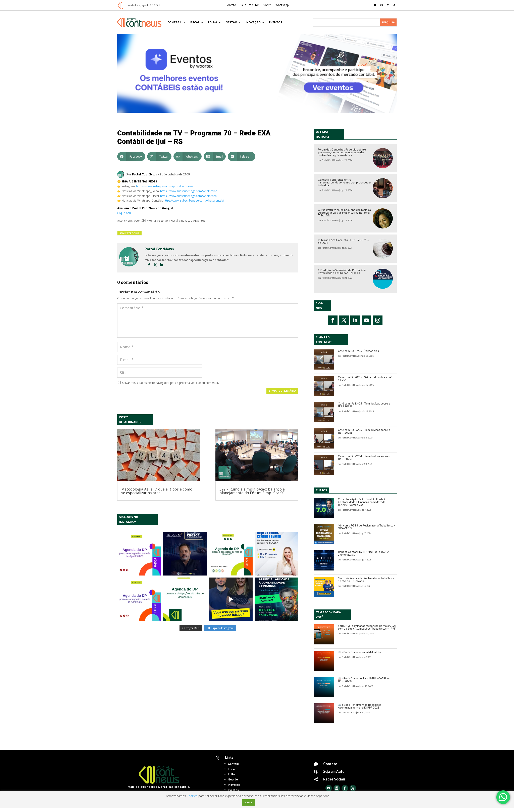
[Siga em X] (394, 4)
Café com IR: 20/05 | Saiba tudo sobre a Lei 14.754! (365, 378)
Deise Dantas (349, 712)
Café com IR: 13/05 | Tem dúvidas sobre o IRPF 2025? (364, 405)
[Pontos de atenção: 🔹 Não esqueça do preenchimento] (139, 554)
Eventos (275, 22)
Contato (230, 5)
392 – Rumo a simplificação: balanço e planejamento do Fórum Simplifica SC (252, 491)
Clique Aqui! (124, 213)
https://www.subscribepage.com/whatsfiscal (188, 196)
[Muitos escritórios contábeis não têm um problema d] (185, 554)
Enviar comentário (282, 390)
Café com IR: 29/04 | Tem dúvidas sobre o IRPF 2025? (364, 457)
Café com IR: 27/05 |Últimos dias (358, 350)
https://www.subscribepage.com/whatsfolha (188, 191)
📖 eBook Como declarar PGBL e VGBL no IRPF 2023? (364, 680)
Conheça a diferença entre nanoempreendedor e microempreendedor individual (344, 182)
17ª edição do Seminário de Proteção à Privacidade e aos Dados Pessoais (342, 271)
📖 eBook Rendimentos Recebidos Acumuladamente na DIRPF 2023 (359, 706)
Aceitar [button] (248, 802)
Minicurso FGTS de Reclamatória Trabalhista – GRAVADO (367, 527)
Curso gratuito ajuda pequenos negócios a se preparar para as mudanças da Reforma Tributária (344, 212)
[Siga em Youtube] (375, 4)
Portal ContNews (144, 174)
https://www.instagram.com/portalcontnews (164, 186)
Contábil (174, 22)
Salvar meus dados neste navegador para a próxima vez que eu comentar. (170, 383)
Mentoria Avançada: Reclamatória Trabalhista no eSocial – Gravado (366, 579)
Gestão (231, 22)
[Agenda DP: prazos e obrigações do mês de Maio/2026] (231, 554)
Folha (212, 22)
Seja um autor (250, 5)
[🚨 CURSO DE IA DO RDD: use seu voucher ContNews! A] (276, 599)
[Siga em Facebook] (388, 4)
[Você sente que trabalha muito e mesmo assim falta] (231, 599)
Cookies (192, 796)
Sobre (267, 5)
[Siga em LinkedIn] (355, 320)
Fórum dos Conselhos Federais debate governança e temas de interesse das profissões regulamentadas (342, 152)
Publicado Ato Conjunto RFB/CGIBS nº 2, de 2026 (343, 241)
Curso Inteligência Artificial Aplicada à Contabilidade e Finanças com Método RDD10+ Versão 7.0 (362, 501)
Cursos (321, 490)
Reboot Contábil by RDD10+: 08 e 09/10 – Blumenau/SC (364, 553)
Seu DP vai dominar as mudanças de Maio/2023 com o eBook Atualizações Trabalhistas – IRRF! (367, 627)
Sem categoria (129, 233)
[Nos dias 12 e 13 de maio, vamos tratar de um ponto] (276, 554)
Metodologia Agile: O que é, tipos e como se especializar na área (156, 491)
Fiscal (195, 22)
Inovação (253, 22)
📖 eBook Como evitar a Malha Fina (359, 652)
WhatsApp (282, 5)
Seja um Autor (334, 771)
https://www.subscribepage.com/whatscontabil (194, 200)
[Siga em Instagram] (381, 4)
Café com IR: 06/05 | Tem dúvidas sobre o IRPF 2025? (364, 431)
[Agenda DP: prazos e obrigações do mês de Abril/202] (139, 599)
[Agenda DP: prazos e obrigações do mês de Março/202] (185, 599)
